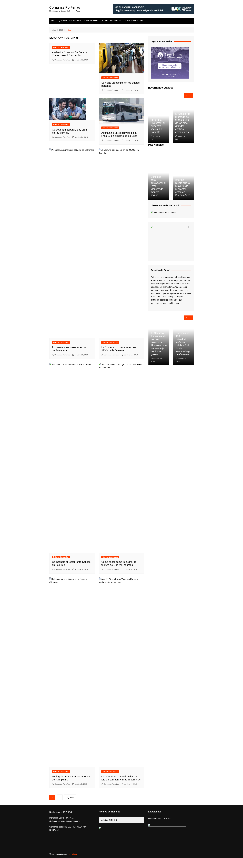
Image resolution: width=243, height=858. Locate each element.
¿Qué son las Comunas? (70, 20)
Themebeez (72, 854)
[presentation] (186, 95)
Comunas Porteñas (64, 7)
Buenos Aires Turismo (111, 20)
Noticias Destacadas (60, 47)
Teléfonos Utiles (91, 20)
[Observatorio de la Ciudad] (163, 212)
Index (53, 20)
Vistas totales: (154, 819)
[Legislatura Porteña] (170, 62)
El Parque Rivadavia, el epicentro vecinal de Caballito (158, 126)
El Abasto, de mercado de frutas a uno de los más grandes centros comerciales (182, 122)
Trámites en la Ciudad (134, 20)
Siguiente (70, 797)
